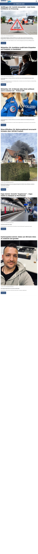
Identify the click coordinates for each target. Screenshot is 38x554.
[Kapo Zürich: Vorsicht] (19, 209)
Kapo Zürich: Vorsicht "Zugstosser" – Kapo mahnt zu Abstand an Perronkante (16, 195)
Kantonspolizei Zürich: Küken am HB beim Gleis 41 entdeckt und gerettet (18, 237)
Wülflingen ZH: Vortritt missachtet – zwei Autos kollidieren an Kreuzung (18, 8)
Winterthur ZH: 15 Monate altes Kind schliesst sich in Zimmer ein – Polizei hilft (17, 90)
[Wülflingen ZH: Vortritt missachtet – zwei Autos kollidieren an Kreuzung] (19, 23)
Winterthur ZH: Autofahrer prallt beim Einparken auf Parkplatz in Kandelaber (18, 48)
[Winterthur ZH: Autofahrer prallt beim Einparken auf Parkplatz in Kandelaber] (19, 63)
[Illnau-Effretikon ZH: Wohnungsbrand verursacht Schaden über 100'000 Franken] (19, 157)
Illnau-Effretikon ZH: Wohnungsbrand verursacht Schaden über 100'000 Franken (18, 130)
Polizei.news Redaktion (9, 76)
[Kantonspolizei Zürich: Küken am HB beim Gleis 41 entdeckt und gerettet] (19, 262)
